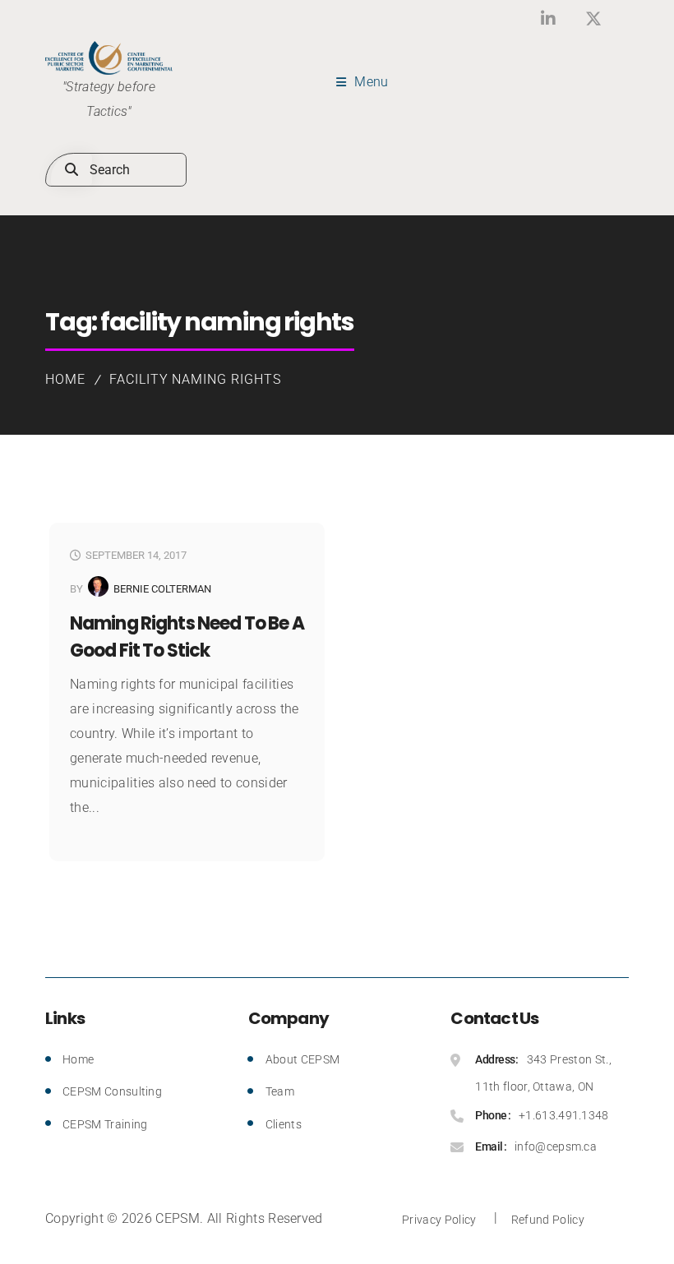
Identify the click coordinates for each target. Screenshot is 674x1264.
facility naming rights (195, 379)
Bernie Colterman (162, 589)
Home (65, 379)
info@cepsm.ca (556, 1146)
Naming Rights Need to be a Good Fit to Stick (187, 637)
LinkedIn (548, 18)
